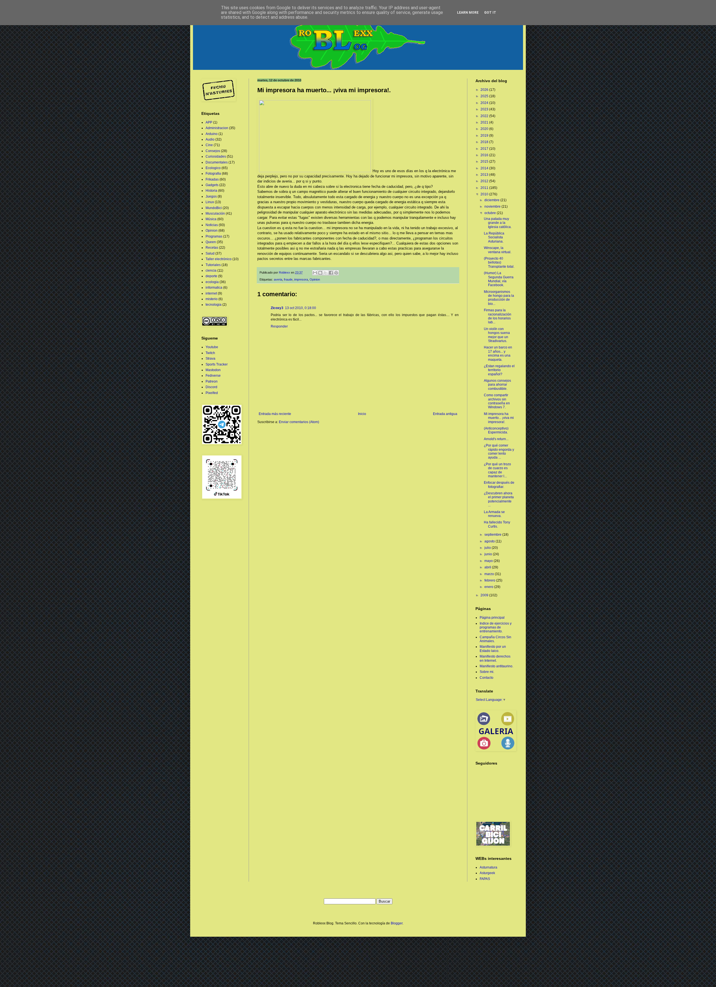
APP (209, 122)
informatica (214, 288)
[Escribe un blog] (320, 273)
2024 (485, 103)
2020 (485, 129)
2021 (485, 122)
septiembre (493, 535)
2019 (485, 135)
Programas (214, 236)
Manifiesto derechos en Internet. (495, 658)
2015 (485, 161)
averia (278, 279)
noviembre (492, 206)
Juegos (211, 196)
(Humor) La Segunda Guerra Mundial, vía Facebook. (499, 279)
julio (488, 548)
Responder (279, 326)
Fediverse (213, 376)
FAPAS (485, 879)
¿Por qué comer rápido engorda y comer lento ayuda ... (499, 451)
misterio (212, 299)
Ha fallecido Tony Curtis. (497, 524)
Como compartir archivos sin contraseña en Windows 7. (497, 401)
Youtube (212, 347)
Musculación (215, 213)
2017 (485, 149)
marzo (489, 574)
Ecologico (213, 168)
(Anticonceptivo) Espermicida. (496, 430)
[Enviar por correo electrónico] (315, 273)
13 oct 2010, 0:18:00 (300, 308)
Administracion (217, 128)
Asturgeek (487, 873)
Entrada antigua (445, 414)
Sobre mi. (487, 672)
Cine (209, 145)
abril (488, 567)
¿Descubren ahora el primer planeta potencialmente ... (499, 499)
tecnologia (214, 305)
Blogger (396, 923)
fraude (288, 279)
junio (488, 554)
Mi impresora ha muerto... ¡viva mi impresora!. (499, 418)
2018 (485, 142)
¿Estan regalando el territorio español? (499, 370)
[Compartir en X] (325, 273)
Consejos (213, 151)
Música (211, 219)
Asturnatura (488, 867)
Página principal (492, 618)
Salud (210, 253)
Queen (211, 242)
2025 (485, 96)
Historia (211, 191)
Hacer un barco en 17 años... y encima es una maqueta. (498, 353)
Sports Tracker (217, 364)
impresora (301, 279)
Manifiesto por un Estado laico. (493, 649)
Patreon (212, 381)
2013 (485, 175)
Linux (210, 202)
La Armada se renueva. (494, 514)
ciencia (211, 270)
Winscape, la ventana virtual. (497, 250)
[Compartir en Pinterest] (336, 273)
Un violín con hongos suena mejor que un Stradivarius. (497, 335)
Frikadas (212, 179)
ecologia (212, 282)
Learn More (468, 13)
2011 (485, 188)
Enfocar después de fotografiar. (499, 484)
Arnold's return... (496, 439)
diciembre (492, 200)
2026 (485, 90)
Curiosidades (216, 156)
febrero (490, 580)
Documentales (217, 162)
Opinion (315, 279)
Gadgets (212, 185)
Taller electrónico (219, 259)
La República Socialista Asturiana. (494, 237)
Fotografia (213, 173)
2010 (485, 194)
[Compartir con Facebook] (331, 273)
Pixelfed (212, 393)
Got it (490, 13)
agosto (490, 541)
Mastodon (213, 370)
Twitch (210, 353)
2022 (485, 116)
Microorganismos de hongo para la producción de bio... (499, 298)
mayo (489, 561)
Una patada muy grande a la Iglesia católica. (498, 223)
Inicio (362, 414)
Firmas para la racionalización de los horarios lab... (497, 316)
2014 (485, 168)
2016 (485, 155)
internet (211, 293)
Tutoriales (213, 265)
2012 (485, 181)
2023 (485, 109)
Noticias (212, 225)
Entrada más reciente (275, 414)
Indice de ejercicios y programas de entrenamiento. (496, 627)
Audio (210, 139)
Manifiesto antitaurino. (496, 666)
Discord (211, 387)
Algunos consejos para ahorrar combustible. (497, 385)
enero (489, 587)
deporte (211, 276)
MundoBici (214, 208)
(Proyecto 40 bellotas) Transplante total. (499, 263)
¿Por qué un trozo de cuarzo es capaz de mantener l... (497, 470)
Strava (210, 358)
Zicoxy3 (277, 308)
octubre (490, 213)
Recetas (212, 248)
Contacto (486, 678)
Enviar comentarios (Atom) (299, 422)
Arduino (212, 134)
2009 (485, 595)
